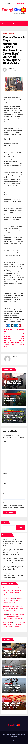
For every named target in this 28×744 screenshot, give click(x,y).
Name (5, 473)
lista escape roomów (8, 606)
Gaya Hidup (5, 33)
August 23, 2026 (10, 673)
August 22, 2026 (10, 707)
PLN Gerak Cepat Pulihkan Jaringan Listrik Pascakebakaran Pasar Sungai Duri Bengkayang (13, 560)
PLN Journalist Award (15, 411)
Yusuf (4, 614)
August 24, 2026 (10, 655)
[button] (13, 23)
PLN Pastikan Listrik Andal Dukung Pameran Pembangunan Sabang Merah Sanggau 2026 (13, 568)
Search (5, 522)
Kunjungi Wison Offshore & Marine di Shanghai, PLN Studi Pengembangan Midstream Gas (9, 338)
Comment (6, 441)
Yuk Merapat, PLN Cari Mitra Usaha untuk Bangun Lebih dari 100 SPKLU (13, 600)
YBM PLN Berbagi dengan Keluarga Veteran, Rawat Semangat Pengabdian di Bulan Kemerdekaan (14, 575)
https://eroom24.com (8, 598)
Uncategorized (7, 666)
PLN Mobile (6, 396)
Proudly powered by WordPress (9, 734)
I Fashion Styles (7, 587)
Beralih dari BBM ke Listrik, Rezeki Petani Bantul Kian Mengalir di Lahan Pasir (13, 608)
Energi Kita (17, 385)
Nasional (11, 33)
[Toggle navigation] (25, 23)
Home (14, 740)
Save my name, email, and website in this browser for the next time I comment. (14, 506)
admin (12, 68)
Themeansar (14, 736)
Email (5, 483)
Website (5, 493)
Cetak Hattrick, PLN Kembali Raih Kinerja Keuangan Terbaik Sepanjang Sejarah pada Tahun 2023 (13, 616)
